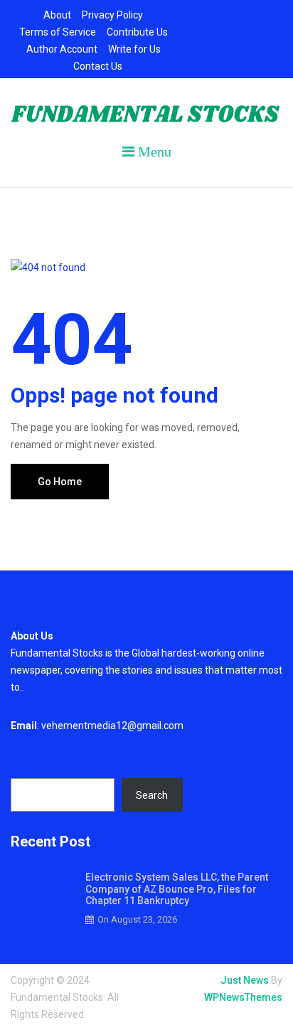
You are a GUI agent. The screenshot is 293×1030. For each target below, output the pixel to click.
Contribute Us (137, 32)
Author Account (61, 49)
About (57, 15)
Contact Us (97, 66)
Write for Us (134, 49)
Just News (244, 980)
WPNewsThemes (243, 997)
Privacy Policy (112, 15)
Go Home (60, 481)
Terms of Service (57, 32)
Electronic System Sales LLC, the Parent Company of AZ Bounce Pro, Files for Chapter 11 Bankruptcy (176, 889)
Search (27, 764)
